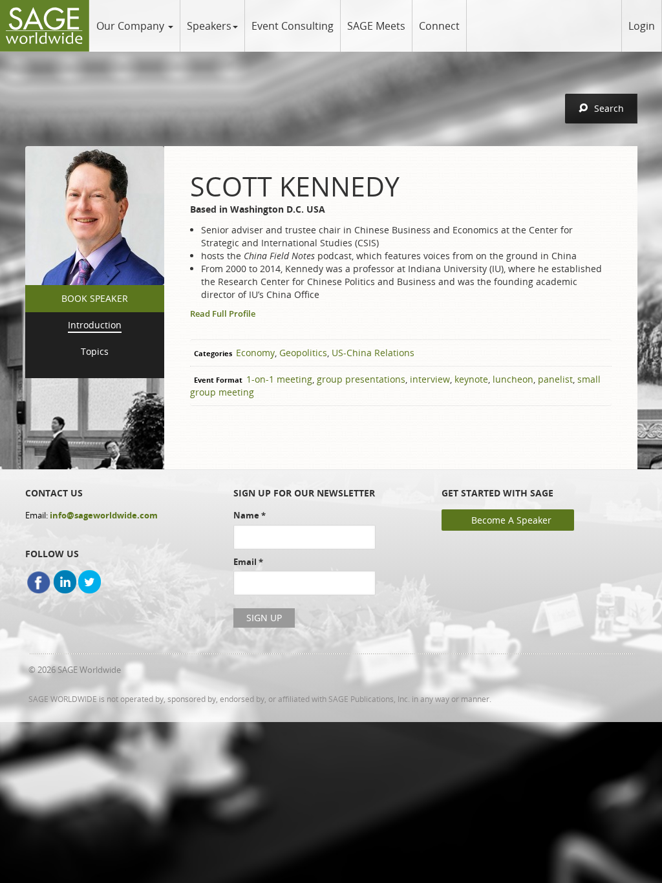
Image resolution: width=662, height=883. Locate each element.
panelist (555, 379)
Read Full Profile (222, 313)
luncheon (513, 379)
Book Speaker (94, 298)
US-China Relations (373, 352)
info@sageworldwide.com (104, 515)
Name (249, 515)
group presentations (361, 379)
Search (609, 108)
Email (248, 562)
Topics (95, 351)
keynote (471, 379)
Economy (255, 352)
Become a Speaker (511, 520)
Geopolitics (303, 352)
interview (430, 379)
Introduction (95, 325)
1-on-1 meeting (279, 379)
